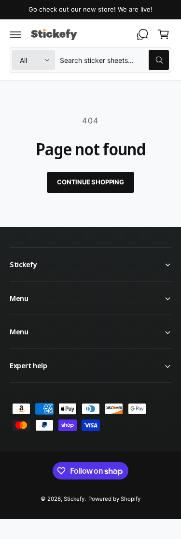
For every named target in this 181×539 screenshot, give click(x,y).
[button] (15, 34)
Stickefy (74, 498)
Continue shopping (90, 182)
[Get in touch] (142, 34)
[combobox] (114, 60)
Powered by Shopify (114, 498)
